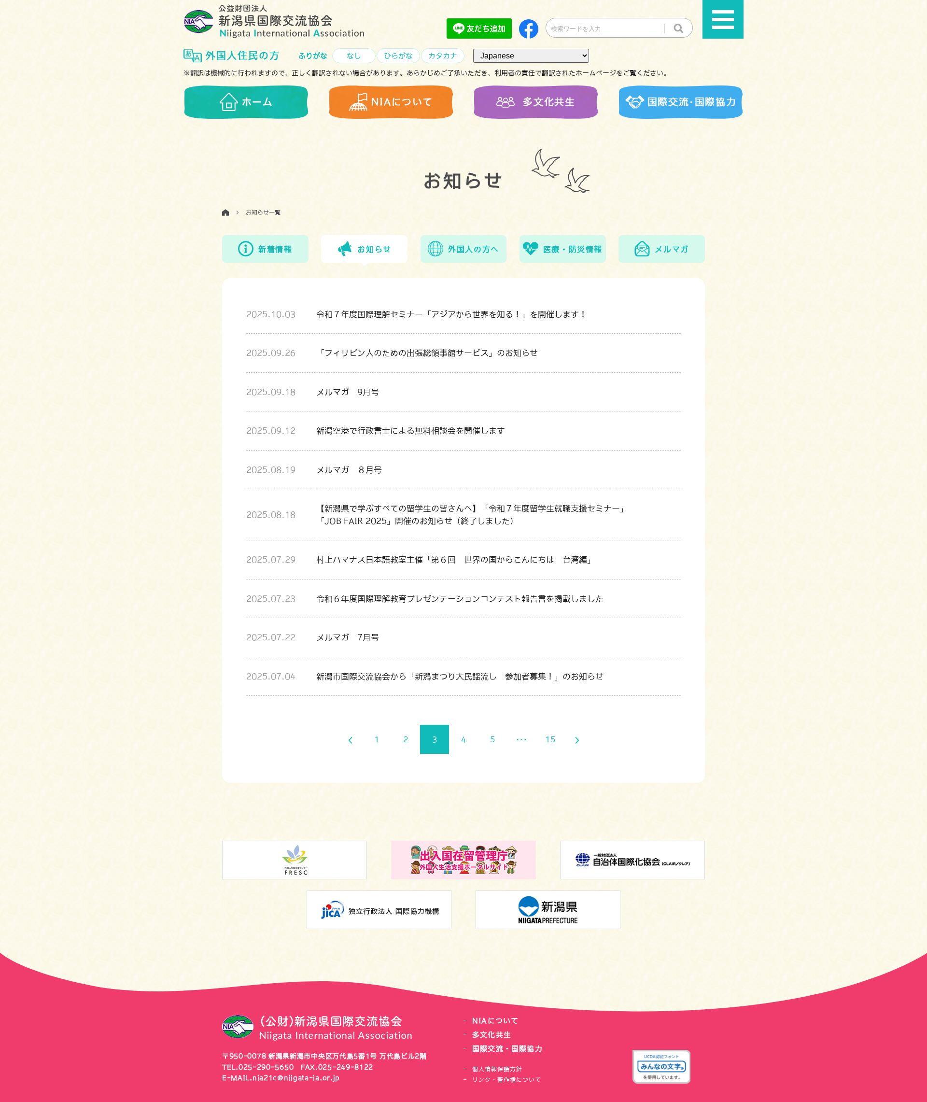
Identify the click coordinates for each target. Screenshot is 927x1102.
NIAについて (495, 1020)
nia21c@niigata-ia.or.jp (296, 1077)
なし (354, 55)
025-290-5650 (266, 1067)
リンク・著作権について (506, 1080)
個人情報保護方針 (497, 1069)
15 (550, 739)
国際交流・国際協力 (507, 1048)
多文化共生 (491, 1034)
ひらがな (398, 55)
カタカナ (442, 55)
